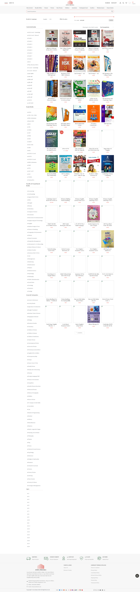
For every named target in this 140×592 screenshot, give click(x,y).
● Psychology (30, 452)
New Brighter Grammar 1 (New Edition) (93, 250)
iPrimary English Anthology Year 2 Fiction (107, 200)
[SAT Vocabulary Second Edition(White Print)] (65, 163)
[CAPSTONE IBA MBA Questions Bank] (93, 264)
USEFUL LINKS (68, 565)
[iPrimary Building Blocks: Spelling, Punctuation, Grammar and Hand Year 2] (65, 188)
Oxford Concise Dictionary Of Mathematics (65, 250)
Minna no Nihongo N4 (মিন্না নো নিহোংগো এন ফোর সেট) (93, 50)
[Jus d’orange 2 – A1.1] (79, 63)
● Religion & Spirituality (33, 459)
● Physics (29, 439)
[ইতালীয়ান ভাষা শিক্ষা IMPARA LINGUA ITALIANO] (93, 88)
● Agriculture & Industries (33, 306)
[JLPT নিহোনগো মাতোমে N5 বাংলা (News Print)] (65, 88)
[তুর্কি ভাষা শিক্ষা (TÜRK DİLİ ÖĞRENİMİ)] (51, 163)
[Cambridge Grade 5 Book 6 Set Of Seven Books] (51, 188)
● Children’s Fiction (32, 330)
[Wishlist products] (126, 2)
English (45, 19)
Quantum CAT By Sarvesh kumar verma (79, 275)
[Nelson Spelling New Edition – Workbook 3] (51, 289)
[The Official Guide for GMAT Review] (51, 138)
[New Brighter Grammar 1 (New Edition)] (93, 239)
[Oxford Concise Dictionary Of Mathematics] (65, 239)
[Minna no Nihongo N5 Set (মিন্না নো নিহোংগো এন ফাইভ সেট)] (51, 38)
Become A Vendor (68, 570)
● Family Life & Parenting (33, 369)
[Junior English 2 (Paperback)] (79, 314)
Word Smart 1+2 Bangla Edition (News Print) (51, 275)
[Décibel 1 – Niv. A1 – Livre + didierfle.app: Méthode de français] (79, 163)
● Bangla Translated (32, 310)
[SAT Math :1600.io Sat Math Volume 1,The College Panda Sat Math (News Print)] (65, 113)
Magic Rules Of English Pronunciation (108, 150)
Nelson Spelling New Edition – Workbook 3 (51, 300)
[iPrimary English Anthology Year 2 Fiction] (107, 188)
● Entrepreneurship (32, 356)
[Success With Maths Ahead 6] (93, 289)
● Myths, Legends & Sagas (33, 429)
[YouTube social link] (100, 590)
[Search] (123, 2)
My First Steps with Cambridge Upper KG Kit (108, 100)
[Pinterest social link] (102, 590)
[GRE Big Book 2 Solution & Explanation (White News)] (107, 239)
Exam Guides (110, 8)
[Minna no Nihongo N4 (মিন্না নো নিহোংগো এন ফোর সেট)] (93, 38)
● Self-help (30, 475)
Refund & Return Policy (96, 575)
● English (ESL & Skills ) (33, 353)
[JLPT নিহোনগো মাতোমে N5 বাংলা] (107, 38)
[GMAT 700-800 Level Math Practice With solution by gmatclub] (51, 213)
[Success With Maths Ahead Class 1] (79, 289)
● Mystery (29, 426)
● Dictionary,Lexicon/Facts (33, 350)
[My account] (120, 2)
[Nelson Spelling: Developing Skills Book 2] (65, 289)
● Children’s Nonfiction (33, 336)
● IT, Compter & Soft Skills (33, 403)
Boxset (46, 8)
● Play (28, 442)
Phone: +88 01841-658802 (34, 584)
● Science (29, 469)
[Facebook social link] (94, 590)
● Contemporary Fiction (33, 343)
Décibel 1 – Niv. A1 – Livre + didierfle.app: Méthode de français (79, 175)
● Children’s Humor (32, 333)
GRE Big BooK (107, 123)
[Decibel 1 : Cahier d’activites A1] (93, 163)
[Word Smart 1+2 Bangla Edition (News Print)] (51, 264)
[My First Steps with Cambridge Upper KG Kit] (107, 88)
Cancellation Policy (95, 572)
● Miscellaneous (31, 422)
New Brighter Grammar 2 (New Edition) (79, 250)
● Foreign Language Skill (33, 376)
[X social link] (96, 590)
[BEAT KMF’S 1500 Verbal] (79, 113)
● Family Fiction (31, 366)
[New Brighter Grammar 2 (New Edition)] (79, 239)
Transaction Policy (95, 582)
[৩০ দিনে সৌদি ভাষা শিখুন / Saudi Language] (79, 213)
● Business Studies (32, 323)
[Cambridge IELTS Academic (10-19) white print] (107, 314)
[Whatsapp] (137, 576)
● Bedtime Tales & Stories (33, 313)
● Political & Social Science (33, 449)
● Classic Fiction (31, 340)
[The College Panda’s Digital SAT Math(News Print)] (65, 38)
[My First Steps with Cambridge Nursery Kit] (51, 113)
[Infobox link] (34, 558)
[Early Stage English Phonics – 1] (51, 314)
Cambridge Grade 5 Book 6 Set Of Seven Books (51, 200)
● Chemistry (30, 326)
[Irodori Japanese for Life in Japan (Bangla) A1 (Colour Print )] (93, 213)
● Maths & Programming (33, 412)
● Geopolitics (30, 383)
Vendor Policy (94, 580)
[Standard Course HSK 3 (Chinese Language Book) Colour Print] (65, 63)
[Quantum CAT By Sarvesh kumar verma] (79, 264)
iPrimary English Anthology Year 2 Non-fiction (93, 200)
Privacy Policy (94, 570)
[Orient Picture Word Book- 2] (107, 289)
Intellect (92, 8)
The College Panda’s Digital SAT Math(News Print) (65, 50)
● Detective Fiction (32, 346)
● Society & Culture (32, 482)
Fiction (52, 8)
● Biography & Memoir (32, 316)
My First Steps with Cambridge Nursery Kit (51, 125)
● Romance (30, 462)
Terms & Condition (95, 567)
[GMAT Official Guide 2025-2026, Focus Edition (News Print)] (65, 264)
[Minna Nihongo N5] (93, 314)
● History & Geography (32, 393)
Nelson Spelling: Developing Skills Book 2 (65, 300)
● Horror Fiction (31, 399)
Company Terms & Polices (98, 565)
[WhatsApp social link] (105, 590)
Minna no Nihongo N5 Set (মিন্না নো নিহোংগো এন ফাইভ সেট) (51, 50)
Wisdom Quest (100, 8)
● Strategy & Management (33, 485)
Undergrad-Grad (83, 8)
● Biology (29, 320)
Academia (74, 8)
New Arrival (30, 8)
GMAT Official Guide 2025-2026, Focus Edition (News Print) (65, 275)
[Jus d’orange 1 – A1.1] (93, 63)
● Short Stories (31, 479)
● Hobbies (29, 396)
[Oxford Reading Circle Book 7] (51, 239)
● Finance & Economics (33, 379)
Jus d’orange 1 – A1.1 (94, 73)
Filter (111, 20)
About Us (66, 567)
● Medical (29, 416)
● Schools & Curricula (32, 465)
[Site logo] (70, 3)
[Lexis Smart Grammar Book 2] (65, 314)
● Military (29, 419)
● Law (28, 409)
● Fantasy (29, 373)
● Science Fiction (31, 472)
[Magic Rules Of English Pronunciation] (107, 138)
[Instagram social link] (98, 590)
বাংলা (50, 19)
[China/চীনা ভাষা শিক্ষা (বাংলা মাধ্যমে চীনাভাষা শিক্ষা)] (93, 138)
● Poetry (29, 446)
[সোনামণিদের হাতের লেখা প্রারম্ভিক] (79, 88)
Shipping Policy (94, 577)
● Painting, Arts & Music (33, 432)
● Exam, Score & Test (32, 363)
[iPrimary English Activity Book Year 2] (79, 188)
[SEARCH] (112, 11)
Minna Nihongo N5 (94, 324)
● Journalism (30, 406)
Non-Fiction (60, 8)
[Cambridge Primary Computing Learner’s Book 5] (107, 163)
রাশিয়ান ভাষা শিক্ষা (65, 148)
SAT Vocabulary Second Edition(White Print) (65, 175)
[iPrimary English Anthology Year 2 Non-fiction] (93, 188)
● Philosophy (30, 436)
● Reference (30, 456)
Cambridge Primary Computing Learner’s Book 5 (107, 175)
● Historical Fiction (32, 389)
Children (67, 8)
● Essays (29, 359)
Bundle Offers (38, 8)
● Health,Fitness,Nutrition (33, 386)
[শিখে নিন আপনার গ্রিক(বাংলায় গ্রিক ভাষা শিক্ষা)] (107, 264)
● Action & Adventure (32, 300)
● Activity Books (31, 303)
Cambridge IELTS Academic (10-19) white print (107, 326)
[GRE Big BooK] (107, 113)
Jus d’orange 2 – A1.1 (79, 73)
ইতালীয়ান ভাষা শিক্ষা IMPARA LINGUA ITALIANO (93, 100)
